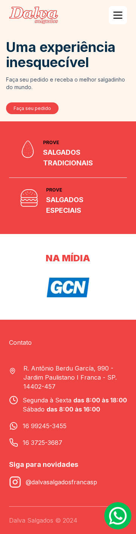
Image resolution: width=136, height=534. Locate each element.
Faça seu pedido (32, 108)
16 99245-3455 (44, 426)
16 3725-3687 (42, 442)
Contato (20, 342)
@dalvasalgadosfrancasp (61, 482)
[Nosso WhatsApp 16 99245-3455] (117, 515)
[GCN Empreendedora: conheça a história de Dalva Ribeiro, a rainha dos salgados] (68, 287)
